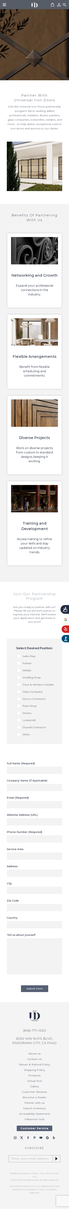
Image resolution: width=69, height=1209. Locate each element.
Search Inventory (34, 1108)
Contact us (34, 1059)
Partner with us (34, 1102)
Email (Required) (18, 797)
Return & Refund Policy (34, 1064)
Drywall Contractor (34, 727)
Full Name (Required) (21, 763)
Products (34, 1075)
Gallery (34, 1086)
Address (12, 866)
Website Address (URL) (22, 815)
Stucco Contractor (34, 698)
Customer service (34, 1128)
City (9, 883)
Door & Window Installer (38, 684)
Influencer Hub (34, 1119)
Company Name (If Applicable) (27, 780)
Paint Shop (29, 706)
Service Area (15, 849)
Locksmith (29, 720)
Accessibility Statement (34, 1113)
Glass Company (32, 691)
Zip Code (13, 900)
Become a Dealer (34, 1097)
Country (12, 917)
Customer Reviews (34, 1092)
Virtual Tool (34, 1081)
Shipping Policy (34, 1070)
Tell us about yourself (21, 935)
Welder (26, 670)
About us (34, 1053)
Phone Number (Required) (24, 832)
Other (26, 734)
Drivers (26, 713)
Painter (27, 663)
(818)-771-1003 (34, 1030)
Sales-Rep (29, 656)
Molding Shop (31, 677)
